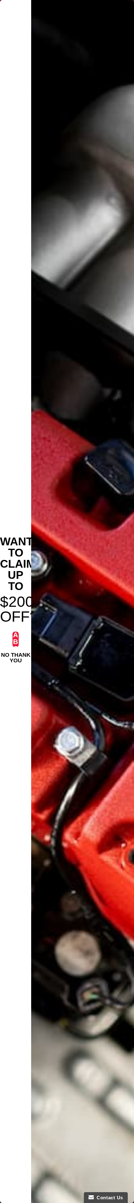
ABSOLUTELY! (15, 639)
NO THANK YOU (16, 656)
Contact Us (108, 1197)
